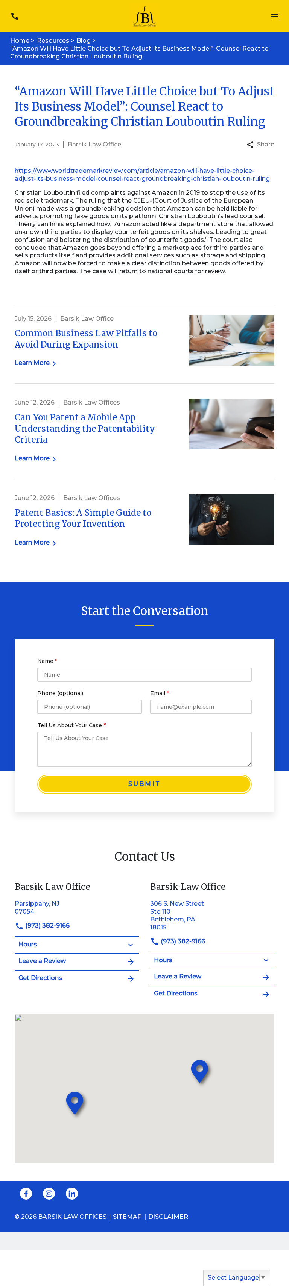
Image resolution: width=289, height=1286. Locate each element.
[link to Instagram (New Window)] (49, 1194)
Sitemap (127, 1216)
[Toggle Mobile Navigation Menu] (274, 16)
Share (265, 144)
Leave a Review (42, 960)
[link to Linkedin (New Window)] (72, 1194)
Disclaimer (168, 1216)
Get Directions (40, 977)
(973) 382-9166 (47, 925)
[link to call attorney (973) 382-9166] (14, 16)
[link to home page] (144, 15)
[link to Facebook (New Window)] (26, 1194)
